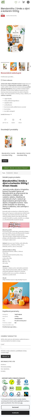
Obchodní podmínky (6, 367)
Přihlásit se (5, 356)
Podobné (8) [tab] (9, 173)
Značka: (11, 16)
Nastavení (15, 407)
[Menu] (28, 2)
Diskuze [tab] (16, 173)
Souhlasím (15, 413)
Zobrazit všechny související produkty (16, 168)
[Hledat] (19, 2)
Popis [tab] (3, 173)
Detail (5, 161)
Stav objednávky (5, 369)
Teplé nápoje (18, 314)
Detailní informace (5, 114)
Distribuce (3, 364)
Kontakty (3, 371)
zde (21, 403)
